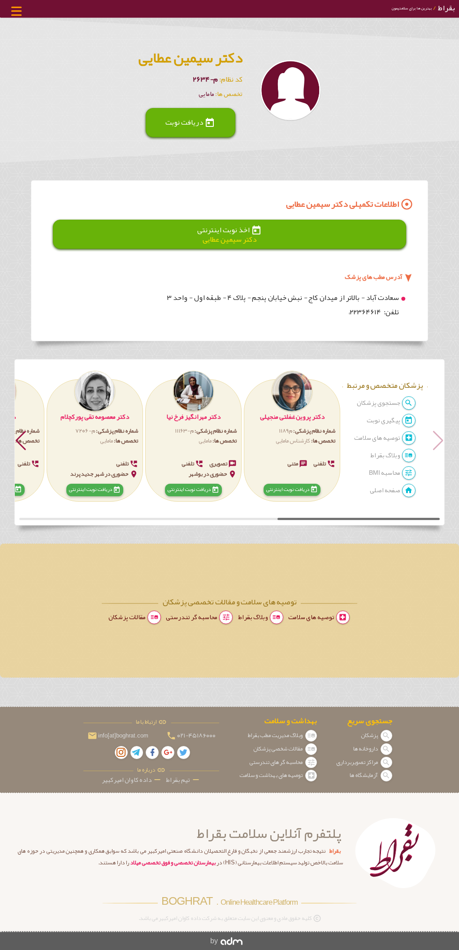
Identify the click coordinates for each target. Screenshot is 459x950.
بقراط (423, 8)
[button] (292, 437)
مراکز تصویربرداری (357, 762)
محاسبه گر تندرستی (192, 617)
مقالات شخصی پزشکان (278, 749)
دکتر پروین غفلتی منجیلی (292, 416)
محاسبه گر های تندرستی (276, 762)
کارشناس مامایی (293, 441)
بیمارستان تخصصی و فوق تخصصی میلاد (173, 862)
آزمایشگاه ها (364, 775)
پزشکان (370, 735)
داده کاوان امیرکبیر (132, 779)
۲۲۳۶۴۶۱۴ (366, 312)
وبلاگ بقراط (385, 455)
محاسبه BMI (385, 472)
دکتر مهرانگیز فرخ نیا (193, 416)
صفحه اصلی (385, 490)
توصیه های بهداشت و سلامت (271, 775)
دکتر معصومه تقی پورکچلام (95, 416)
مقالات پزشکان (127, 617)
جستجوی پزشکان (379, 402)
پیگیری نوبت (384, 420)
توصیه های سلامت (377, 437)
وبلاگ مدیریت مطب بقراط (275, 735)
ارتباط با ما (147, 722)
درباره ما (147, 770)
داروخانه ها (366, 749)
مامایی (205, 441)
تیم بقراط (183, 779)
